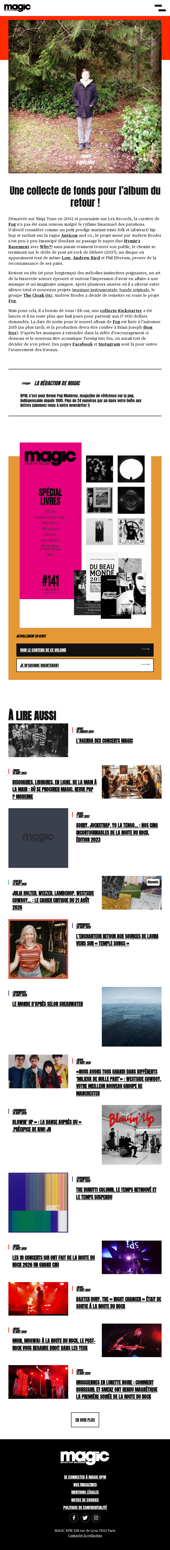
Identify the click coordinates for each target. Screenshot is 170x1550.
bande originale (134, 290)
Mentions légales (85, 1492)
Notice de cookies (85, 1500)
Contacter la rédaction (85, 1535)
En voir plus (85, 1420)
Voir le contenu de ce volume (43, 650)
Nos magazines (85, 1485)
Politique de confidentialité (85, 1507)
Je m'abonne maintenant (39, 665)
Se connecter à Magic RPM (85, 1477)
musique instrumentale (95, 290)
